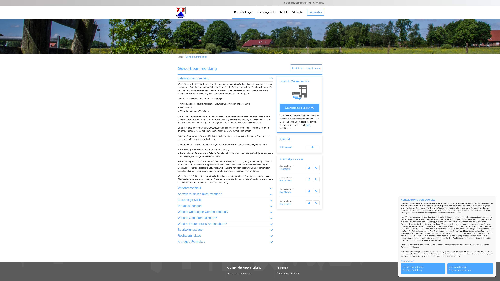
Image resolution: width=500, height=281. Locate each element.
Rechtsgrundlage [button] (189, 235)
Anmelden (315, 12)
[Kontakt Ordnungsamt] (312, 147)
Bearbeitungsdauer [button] (191, 229)
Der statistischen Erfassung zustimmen (460, 268)
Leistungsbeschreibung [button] (193, 78)
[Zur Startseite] (181, 12)
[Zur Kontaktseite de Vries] (309, 179)
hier (308, 125)
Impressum (282, 268)
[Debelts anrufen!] (316, 202)
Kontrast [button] (319, 3)
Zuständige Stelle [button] (190, 200)
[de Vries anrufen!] (316, 179)
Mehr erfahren (407, 261)
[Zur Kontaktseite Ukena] (309, 167)
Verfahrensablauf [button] (189, 188)
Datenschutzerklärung (288, 273)
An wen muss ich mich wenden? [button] (200, 194)
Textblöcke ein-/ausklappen (306, 68)
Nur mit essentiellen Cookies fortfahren (413, 268)
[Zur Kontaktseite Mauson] (309, 191)
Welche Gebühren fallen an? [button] (197, 217)
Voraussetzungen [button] (190, 205)
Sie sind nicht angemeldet (296, 3)
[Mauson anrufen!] (316, 191)
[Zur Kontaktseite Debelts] (309, 202)
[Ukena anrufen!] (316, 167)
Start (180, 57)
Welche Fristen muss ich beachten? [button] (202, 223)
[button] (297, 12)
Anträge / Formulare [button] (191, 241)
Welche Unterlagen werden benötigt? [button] (203, 211)
